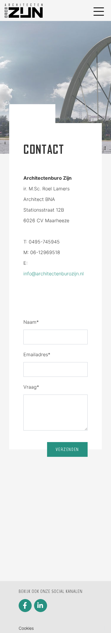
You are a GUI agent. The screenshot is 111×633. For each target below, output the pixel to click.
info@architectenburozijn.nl (53, 274)
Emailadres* (36, 354)
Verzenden (67, 449)
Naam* (31, 322)
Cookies (26, 628)
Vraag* (31, 387)
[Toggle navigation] (98, 11)
